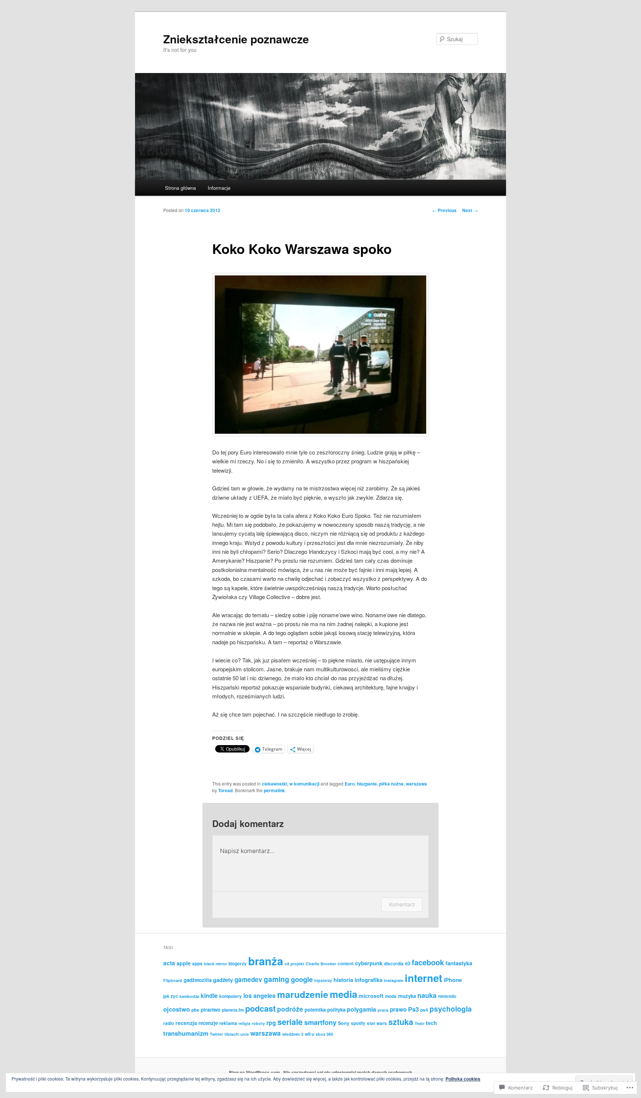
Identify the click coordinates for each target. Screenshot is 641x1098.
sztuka (400, 1022)
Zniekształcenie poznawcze (236, 39)
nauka (427, 995)
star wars (377, 1023)
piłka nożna (391, 783)
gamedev (248, 979)
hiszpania (367, 783)
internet (423, 977)
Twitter (216, 1034)
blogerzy (238, 963)
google (302, 979)
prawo (398, 1009)
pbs (195, 1010)
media (343, 994)
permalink (274, 790)
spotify (358, 1023)
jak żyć (170, 996)
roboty (258, 1023)
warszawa (416, 783)
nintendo (447, 996)
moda (391, 996)
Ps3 (413, 1009)
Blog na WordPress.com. (255, 1072)
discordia (394, 963)
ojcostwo (176, 1009)
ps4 (424, 1010)
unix (244, 1034)
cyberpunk (368, 963)
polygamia (361, 1009)
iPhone (453, 980)
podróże (290, 1008)
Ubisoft (231, 1034)
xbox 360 (324, 1034)
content (346, 963)
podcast (260, 1008)
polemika (315, 1009)
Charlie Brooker (321, 963)
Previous (444, 210)
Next (470, 210)
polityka (336, 1009)
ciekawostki (274, 783)
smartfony (320, 1022)
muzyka (407, 995)
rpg (271, 1022)
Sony (343, 1023)
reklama (228, 1023)
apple (184, 963)
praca (383, 1010)
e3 (407, 963)
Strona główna (180, 187)
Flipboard (172, 980)
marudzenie (302, 994)
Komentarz (402, 904)
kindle (209, 995)
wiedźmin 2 (292, 1034)
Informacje (219, 187)
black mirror (215, 963)
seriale (290, 1022)
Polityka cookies (463, 1078)
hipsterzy (323, 980)
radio (168, 1023)
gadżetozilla (197, 979)
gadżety (223, 980)
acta (169, 963)
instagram (393, 980)
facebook (428, 962)
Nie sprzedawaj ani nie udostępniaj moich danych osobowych (347, 1072)
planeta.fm (233, 1010)
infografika (368, 980)
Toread (225, 790)
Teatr (419, 1023)
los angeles (259, 995)
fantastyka (459, 963)
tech (431, 1022)
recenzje (208, 1022)
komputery (230, 996)
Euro (350, 783)
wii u (309, 1034)
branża (265, 961)
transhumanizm (185, 1033)
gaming (276, 979)
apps (197, 963)
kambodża (189, 996)
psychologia (451, 1009)
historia (343, 980)
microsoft (371, 995)
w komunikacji (304, 783)
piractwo (210, 1009)
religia (244, 1023)
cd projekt (294, 963)
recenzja (186, 1022)
